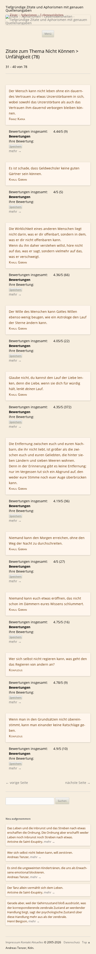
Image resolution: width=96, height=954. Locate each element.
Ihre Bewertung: (22, 141)
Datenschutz (72, 942)
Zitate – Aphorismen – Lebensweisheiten (36, 15)
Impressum (13, 942)
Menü (48, 33)
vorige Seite (17, 782)
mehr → (15, 151)
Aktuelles (37, 942)
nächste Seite (77, 782)
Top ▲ (86, 942)
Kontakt (26, 942)
